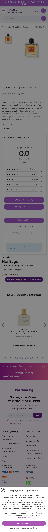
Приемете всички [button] (24, 523)
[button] (24, 528)
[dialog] (24, 509)
